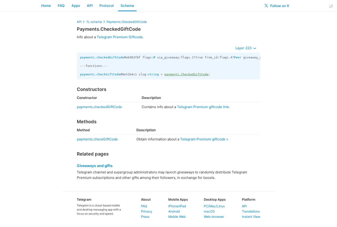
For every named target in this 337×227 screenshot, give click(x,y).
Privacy (146, 211)
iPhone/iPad (177, 206)
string (153, 74)
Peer (237, 57)
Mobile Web (177, 217)
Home (46, 5)
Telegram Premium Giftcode (120, 37)
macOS (209, 211)
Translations (251, 211)
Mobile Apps (178, 199)
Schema (127, 5)
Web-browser (214, 217)
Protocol (106, 5)
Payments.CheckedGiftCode (127, 22)
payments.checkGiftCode (100, 74)
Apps (76, 5)
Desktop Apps (215, 199)
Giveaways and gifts (95, 165)
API (90, 5)
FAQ (61, 5)
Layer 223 (244, 48)
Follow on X (279, 6)
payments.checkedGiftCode (102, 57)
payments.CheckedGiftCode (186, 74)
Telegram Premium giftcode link (203, 107)
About (146, 199)
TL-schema (94, 22)
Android (174, 211)
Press (145, 217)
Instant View (251, 217)
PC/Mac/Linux (214, 206)
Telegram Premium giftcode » (204, 139)
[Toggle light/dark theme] (331, 6)
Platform (248, 199)
